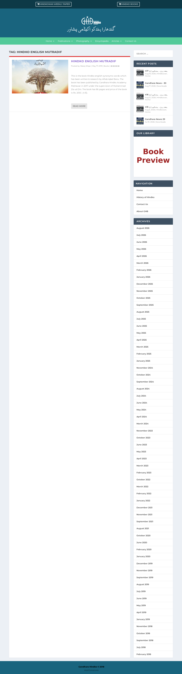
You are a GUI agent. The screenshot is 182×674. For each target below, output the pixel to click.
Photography (82, 41)
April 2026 (141, 256)
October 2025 (143, 298)
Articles (115, 41)
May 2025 (141, 333)
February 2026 (143, 270)
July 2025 (141, 319)
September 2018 (144, 640)
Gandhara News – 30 (155, 83)
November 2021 (144, 514)
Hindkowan (162, 74)
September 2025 (145, 305)
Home (49, 41)
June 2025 (141, 326)
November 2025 (144, 291)
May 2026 (141, 249)
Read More (79, 106)
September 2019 (144, 577)
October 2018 (143, 633)
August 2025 (142, 312)
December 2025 (144, 284)
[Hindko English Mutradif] (40, 76)
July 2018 (141, 647)
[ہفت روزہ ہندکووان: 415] (140, 108)
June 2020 (141, 542)
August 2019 (142, 584)
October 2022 (143, 479)
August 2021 (142, 528)
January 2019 (143, 619)
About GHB (142, 211)
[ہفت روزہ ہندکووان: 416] (140, 96)
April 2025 (141, 340)
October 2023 (143, 437)
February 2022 (143, 493)
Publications (64, 41)
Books (106, 66)
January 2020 (143, 556)
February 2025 (143, 353)
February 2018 (143, 654)
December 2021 (144, 507)
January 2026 (143, 277)
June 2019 (141, 598)
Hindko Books (129, 4)
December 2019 (144, 563)
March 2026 (142, 263)
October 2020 (143, 535)
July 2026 (141, 235)
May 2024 (141, 409)
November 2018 (144, 626)
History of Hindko (145, 197)
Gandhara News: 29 (155, 119)
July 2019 (141, 591)
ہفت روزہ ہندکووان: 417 (156, 71)
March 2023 (142, 465)
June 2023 (141, 444)
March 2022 (142, 486)
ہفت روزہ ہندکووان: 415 (156, 107)
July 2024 (141, 396)
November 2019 (144, 570)
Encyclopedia (101, 41)
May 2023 (141, 451)
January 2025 (143, 361)
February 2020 (143, 549)
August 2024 (143, 388)
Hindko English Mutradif (93, 61)
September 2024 (145, 381)
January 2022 (143, 500)
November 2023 (144, 430)
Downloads (162, 86)
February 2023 (143, 472)
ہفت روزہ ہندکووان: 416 (156, 94)
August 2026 (142, 228)
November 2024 (144, 368)
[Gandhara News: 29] (140, 121)
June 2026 (141, 242)
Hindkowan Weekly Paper (55, 4)
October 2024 (143, 374)
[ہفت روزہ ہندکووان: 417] (140, 72)
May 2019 (141, 605)
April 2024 (141, 416)
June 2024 (141, 402)
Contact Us (130, 41)
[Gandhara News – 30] (140, 84)
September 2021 (144, 521)
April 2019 (141, 612)
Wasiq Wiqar (85, 66)
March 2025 (142, 347)
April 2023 (141, 458)
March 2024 (142, 423)
